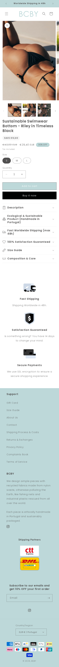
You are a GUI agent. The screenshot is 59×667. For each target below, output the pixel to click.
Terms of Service (17, 461)
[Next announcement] (53, 3)
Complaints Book (17, 454)
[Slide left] (3, 111)
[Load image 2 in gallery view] (29, 110)
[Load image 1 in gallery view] (14, 110)
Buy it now (29, 195)
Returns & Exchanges (20, 439)
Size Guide (13, 410)
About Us (12, 417)
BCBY (33, 661)
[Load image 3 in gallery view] (44, 110)
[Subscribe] (48, 598)
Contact (12, 425)
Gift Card (12, 402)
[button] (6, 13)
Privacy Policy (15, 447)
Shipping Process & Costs (23, 432)
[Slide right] (55, 111)
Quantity (7, 167)
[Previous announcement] (6, 3)
